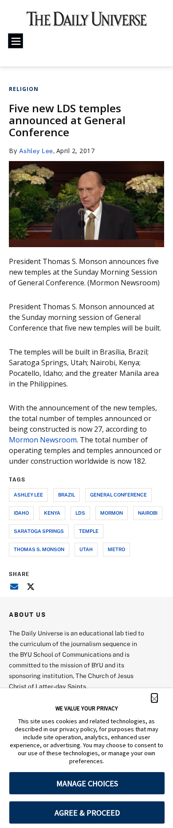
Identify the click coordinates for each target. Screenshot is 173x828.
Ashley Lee (36, 150)
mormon (111, 513)
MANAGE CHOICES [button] (87, 783)
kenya (52, 513)
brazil (66, 494)
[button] (154, 698)
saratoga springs (39, 531)
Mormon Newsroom (43, 440)
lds (80, 513)
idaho (21, 513)
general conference (118, 494)
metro (116, 549)
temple (88, 531)
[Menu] (15, 40)
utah (86, 549)
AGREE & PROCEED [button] (87, 813)
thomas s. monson (39, 549)
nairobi (147, 513)
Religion (24, 89)
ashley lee (28, 494)
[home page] (86, 22)
